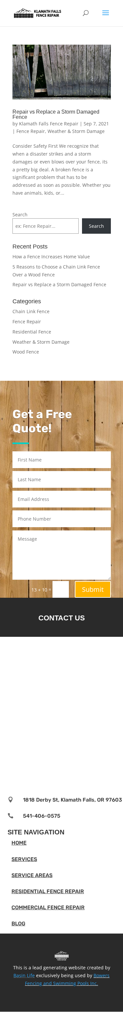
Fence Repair (30, 131)
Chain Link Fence (31, 311)
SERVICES (24, 859)
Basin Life (24, 975)
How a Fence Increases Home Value (51, 256)
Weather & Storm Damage (76, 131)
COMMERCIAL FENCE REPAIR (48, 907)
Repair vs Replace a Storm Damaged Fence (55, 114)
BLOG (18, 923)
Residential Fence (31, 332)
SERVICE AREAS (31, 875)
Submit (93, 589)
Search (20, 214)
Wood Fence (25, 352)
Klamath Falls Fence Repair (48, 123)
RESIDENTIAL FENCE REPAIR (47, 891)
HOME (19, 843)
